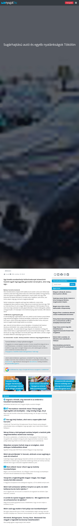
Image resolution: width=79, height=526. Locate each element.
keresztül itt (8, 361)
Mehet (72, 284)
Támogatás (69, 3)
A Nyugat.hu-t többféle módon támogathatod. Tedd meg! (21, 351)
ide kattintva (33, 361)
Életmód (8, 271)
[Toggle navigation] (76, 2)
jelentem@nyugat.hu (13, 363)
